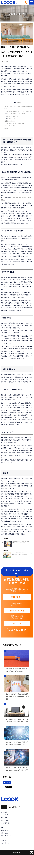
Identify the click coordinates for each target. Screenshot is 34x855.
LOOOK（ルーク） (23, 509)
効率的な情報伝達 (12, 116)
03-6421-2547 (27, 2)
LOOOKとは (4, 812)
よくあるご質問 (5, 830)
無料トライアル (9, 531)
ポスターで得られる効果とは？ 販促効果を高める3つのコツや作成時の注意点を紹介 (17, 696)
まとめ (6, 128)
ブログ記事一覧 (5, 823)
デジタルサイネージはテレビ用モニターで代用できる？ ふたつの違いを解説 (17, 720)
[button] (31, 2)
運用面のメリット (10, 121)
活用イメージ (4, 815)
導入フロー (4, 817)
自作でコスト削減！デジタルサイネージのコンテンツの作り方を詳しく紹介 (17, 769)
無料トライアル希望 (17, 610)
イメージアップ (11, 126)
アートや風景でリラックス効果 (16, 114)
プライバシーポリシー (7, 843)
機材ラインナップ (6, 820)
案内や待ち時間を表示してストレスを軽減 (19, 111)
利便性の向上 (11, 118)
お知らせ (8, 782)
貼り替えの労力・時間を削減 (15, 123)
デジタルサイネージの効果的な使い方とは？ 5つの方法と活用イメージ (17, 743)
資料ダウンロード (17, 597)
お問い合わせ (17, 623)
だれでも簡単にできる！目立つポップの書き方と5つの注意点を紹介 (17, 670)
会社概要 (3, 840)
